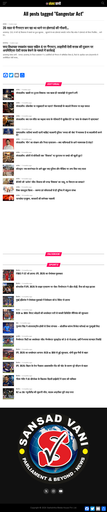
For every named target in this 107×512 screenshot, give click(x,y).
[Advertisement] (53, 228)
